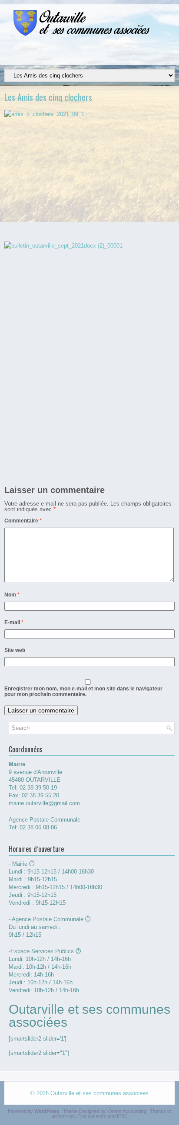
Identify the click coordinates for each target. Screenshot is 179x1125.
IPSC (122, 1116)
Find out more (91, 1116)
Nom (12, 595)
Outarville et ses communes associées (99, 1093)
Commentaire (23, 521)
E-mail (13, 622)
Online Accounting (127, 1111)
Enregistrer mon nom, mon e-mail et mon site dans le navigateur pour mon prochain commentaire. (83, 691)
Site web (14, 650)
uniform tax (63, 1116)
